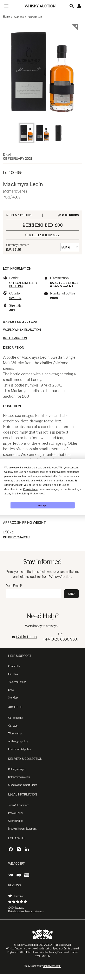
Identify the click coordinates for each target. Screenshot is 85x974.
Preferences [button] (37, 493)
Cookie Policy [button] (30, 489)
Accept (42, 505)
